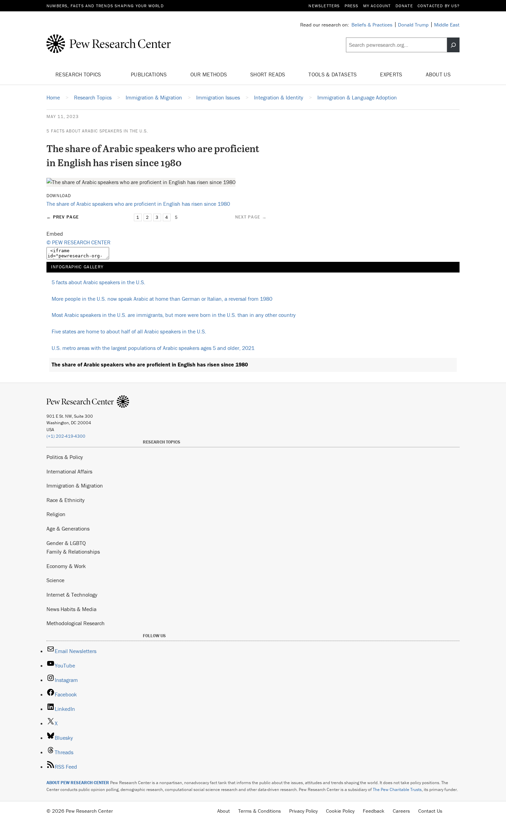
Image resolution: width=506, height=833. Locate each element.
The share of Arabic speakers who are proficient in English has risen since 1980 (138, 203)
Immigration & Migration (74, 485)
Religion (55, 514)
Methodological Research (75, 623)
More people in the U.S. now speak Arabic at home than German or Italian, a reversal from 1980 (162, 298)
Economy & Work (66, 566)
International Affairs (69, 471)
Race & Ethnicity (65, 499)
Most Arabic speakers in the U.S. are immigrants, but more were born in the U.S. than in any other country (174, 314)
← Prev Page (62, 217)
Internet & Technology (71, 594)
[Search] (453, 45)
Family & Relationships (73, 551)
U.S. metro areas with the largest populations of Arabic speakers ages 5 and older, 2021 (153, 347)
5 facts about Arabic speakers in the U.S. (97, 131)
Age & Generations (67, 528)
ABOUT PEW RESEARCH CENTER (77, 783)
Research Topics (79, 74)
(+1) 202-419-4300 (65, 436)
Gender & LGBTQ (66, 543)
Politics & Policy (64, 456)
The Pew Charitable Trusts (397, 789)
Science (55, 580)
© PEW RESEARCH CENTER (78, 242)
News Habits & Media (71, 609)
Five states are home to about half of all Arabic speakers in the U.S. (129, 331)
